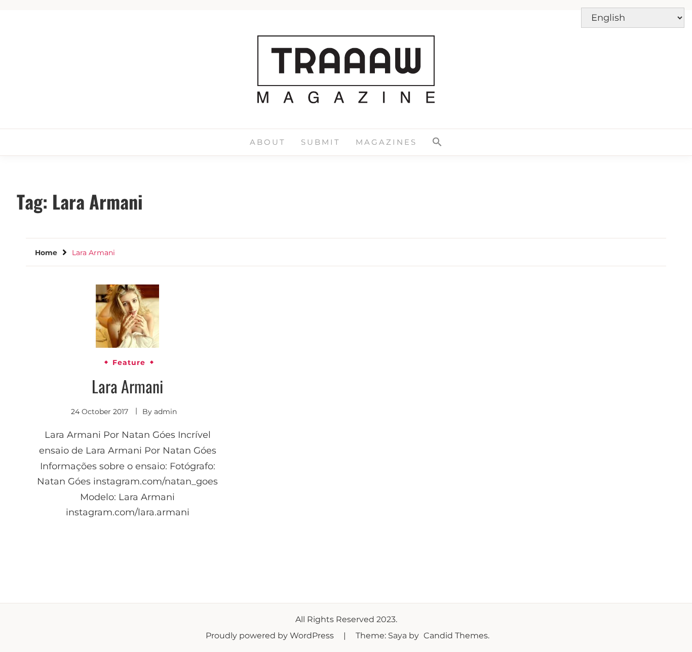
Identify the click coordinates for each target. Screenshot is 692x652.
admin (165, 411)
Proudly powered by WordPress (271, 635)
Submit (320, 142)
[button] (437, 142)
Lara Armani (127, 386)
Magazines (386, 142)
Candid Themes (456, 635)
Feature (128, 362)
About (268, 142)
